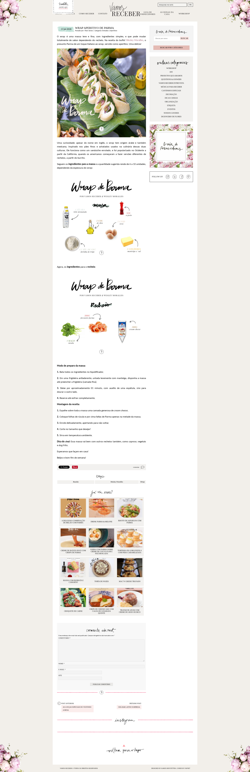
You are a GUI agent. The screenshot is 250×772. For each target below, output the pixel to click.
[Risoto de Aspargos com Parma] (129, 508)
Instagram (168, 177)
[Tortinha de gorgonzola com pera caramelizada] (129, 537)
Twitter (174, 177)
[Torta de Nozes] (101, 567)
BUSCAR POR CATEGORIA (171, 47)
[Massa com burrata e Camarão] (73, 567)
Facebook (181, 177)
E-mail (62, 669)
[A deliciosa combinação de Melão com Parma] (73, 508)
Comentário (64, 638)
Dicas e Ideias (171, 98)
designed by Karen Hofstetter (163, 768)
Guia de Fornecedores (147, 13)
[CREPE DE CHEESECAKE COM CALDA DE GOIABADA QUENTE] (101, 597)
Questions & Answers (171, 79)
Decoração (171, 94)
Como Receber (86, 14)
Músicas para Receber (171, 87)
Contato (102, 14)
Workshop (184, 14)
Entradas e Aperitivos (109, 31)
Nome (61, 663)
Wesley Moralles (134, 40)
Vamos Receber (125, 9)
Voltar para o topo (125, 749)
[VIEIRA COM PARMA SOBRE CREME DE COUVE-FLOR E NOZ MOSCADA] (101, 537)
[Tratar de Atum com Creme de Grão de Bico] (129, 597)
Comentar (136, 467)
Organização (171, 102)
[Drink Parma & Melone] (101, 508)
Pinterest (188, 177)
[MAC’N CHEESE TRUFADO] (129, 567)
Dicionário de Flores (171, 117)
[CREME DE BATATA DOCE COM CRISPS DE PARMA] (73, 537)
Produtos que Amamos (171, 76)
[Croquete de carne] (73, 597)
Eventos (171, 109)
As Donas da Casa (167, 13)
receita (76, 482)
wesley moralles (117, 482)
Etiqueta (171, 106)
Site (60, 675)
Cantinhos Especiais (171, 91)
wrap (142, 482)
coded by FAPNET (183, 768)
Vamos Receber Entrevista (171, 83)
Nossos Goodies (171, 113)
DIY (171, 72)
